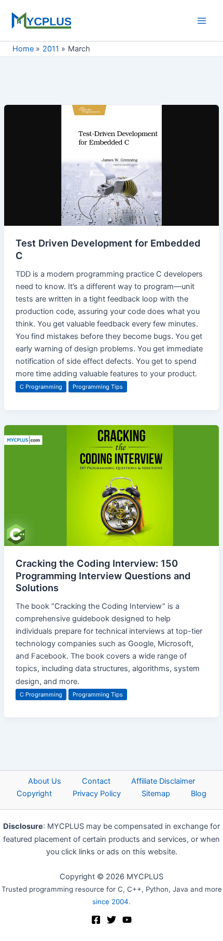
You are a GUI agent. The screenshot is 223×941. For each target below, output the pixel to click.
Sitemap (156, 793)
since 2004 (110, 901)
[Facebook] (96, 919)
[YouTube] (127, 919)
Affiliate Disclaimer (163, 781)
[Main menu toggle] (202, 21)
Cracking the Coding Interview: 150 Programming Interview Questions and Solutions (103, 575)
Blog (198, 793)
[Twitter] (111, 919)
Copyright (34, 793)
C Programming (41, 386)
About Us (44, 781)
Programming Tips (98, 386)
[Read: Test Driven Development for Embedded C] (111, 165)
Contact (96, 781)
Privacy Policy (97, 793)
